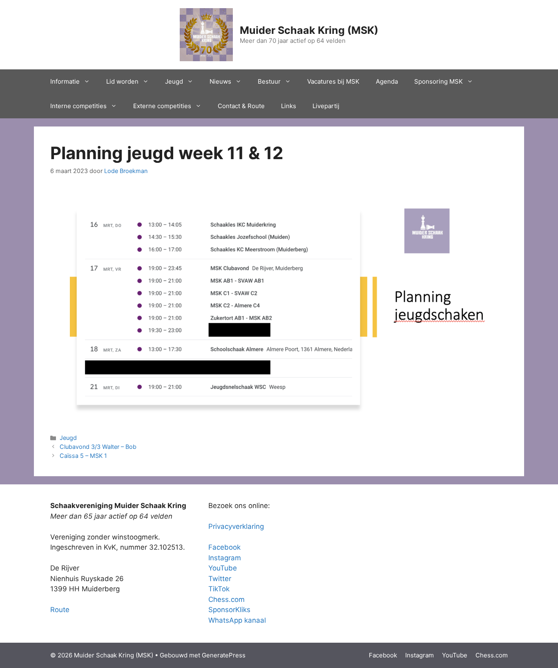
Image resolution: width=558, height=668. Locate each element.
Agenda (387, 81)
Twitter (219, 579)
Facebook (224, 547)
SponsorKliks (229, 610)
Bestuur (269, 81)
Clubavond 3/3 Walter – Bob (98, 446)
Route (59, 610)
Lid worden (122, 81)
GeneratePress (224, 655)
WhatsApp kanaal (237, 620)
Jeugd (174, 81)
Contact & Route (241, 106)
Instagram (224, 558)
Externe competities (162, 106)
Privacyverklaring (236, 526)
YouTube (222, 568)
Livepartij (325, 106)
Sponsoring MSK (438, 81)
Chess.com (226, 599)
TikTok (219, 589)
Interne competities (78, 106)
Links (288, 106)
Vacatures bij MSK (333, 81)
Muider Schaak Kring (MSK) (309, 30)
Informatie (65, 81)
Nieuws (220, 81)
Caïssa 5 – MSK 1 (83, 455)
